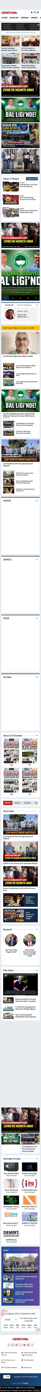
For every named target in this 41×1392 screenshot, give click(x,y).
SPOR (6, 618)
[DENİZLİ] (37, 559)
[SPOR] (37, 618)
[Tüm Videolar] (37, 1250)
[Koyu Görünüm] (32, 12)
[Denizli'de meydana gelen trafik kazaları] (8, 1301)
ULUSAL (7, 677)
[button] (4, 83)
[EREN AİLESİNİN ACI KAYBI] (20, 984)
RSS (7, 1377)
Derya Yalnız (22, 311)
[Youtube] (24, 1345)
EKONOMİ (14, 18)
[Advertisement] (20, 1042)
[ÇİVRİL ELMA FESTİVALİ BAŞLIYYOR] (8, 1293)
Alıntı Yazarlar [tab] (24, 305)
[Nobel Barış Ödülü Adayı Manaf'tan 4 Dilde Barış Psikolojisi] (8, 1285)
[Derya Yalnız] (10, 314)
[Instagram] (20, 1345)
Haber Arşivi (28, 1367)
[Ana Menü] (38, 12)
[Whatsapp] (32, 1345)
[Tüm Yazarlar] (37, 305)
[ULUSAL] (37, 677)
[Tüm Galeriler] (37, 970)
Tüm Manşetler (29, 1360)
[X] (13, 1345)
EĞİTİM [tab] (8, 803)
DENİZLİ (34, 18)
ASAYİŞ (4, 18)
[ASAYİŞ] (37, 501)
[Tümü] (37, 735)
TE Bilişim (25, 1383)
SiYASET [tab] (27, 803)
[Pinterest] (16, 1345)
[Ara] (35, 12)
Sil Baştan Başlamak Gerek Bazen (24, 316)
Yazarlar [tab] (9, 305)
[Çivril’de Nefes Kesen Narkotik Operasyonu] (8, 1277)
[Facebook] (9, 1345)
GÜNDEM (24, 18)
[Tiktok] (28, 1345)
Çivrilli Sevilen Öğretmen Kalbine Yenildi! (18, 328)
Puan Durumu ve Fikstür (8, 1361)
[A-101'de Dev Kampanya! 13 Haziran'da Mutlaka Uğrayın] (8, 1008)
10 (37, 246)
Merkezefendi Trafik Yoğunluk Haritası (29, 1354)
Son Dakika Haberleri (10, 1367)
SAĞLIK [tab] (17, 803)
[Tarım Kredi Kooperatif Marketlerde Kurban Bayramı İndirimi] (8, 1016)
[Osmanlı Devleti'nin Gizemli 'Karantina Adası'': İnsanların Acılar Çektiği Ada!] (8, 1000)
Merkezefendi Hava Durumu (9, 1354)
